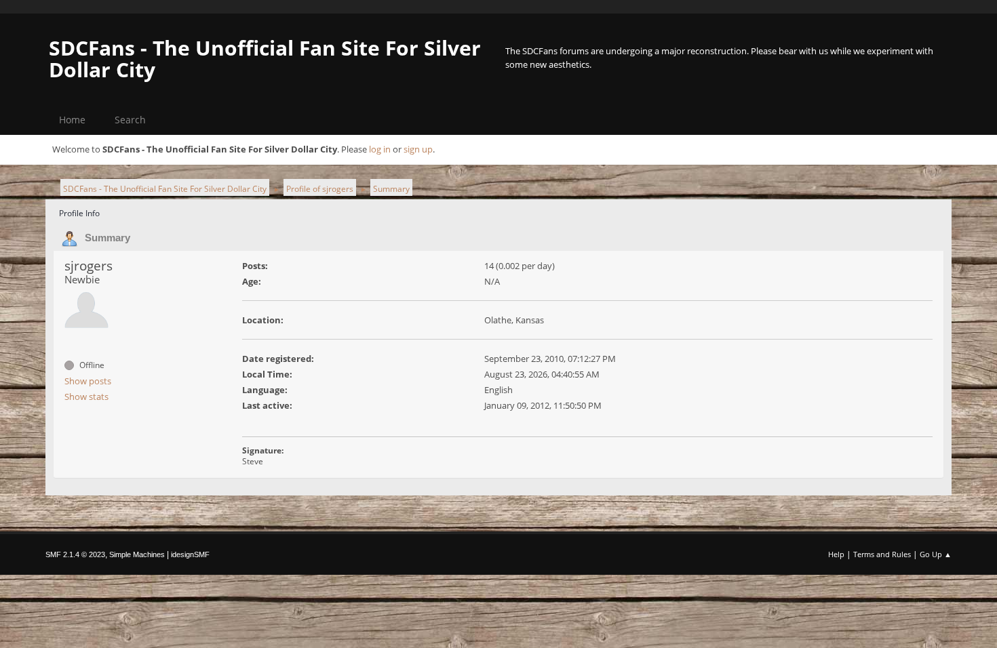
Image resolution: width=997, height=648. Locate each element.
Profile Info (79, 213)
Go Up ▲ (936, 554)
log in (380, 149)
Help (836, 554)
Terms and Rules (882, 554)
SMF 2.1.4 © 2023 (75, 554)
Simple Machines (137, 554)
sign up (418, 149)
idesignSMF (190, 554)
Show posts (87, 381)
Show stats (86, 396)
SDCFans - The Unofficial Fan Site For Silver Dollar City (265, 58)
